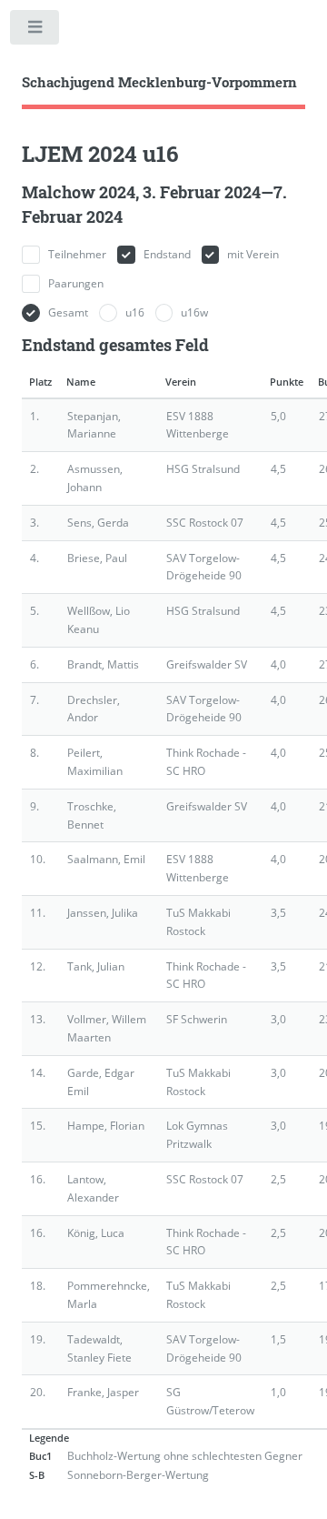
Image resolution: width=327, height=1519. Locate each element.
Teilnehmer (77, 254)
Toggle (35, 31)
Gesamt (68, 312)
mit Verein (253, 254)
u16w (194, 312)
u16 (134, 312)
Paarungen (76, 283)
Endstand (167, 254)
